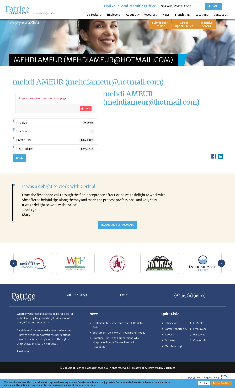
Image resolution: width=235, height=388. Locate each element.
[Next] (221, 263)
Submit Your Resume (160, 24)
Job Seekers (93, 14)
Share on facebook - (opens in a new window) (213, 156)
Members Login (174, 346)
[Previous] (13, 263)
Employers (113, 14)
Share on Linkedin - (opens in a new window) (220, 156)
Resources (150, 14)
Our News (170, 340)
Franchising (182, 14)
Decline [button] (204, 383)
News (166, 14)
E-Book (198, 323)
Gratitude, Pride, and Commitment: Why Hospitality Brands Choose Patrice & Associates (116, 342)
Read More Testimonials (117, 224)
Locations (201, 14)
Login (86, 108)
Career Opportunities (184, 24)
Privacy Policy (139, 367)
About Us (132, 14)
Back (19, 157)
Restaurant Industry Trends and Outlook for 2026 (118, 325)
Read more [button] (90, 385)
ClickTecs (169, 367)
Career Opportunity (176, 328)
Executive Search (206, 24)
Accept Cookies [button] (221, 383)
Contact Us (221, 14)
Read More (23, 351)
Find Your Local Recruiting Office (130, 6)
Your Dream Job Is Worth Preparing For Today (119, 332)
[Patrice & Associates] (31, 7)
